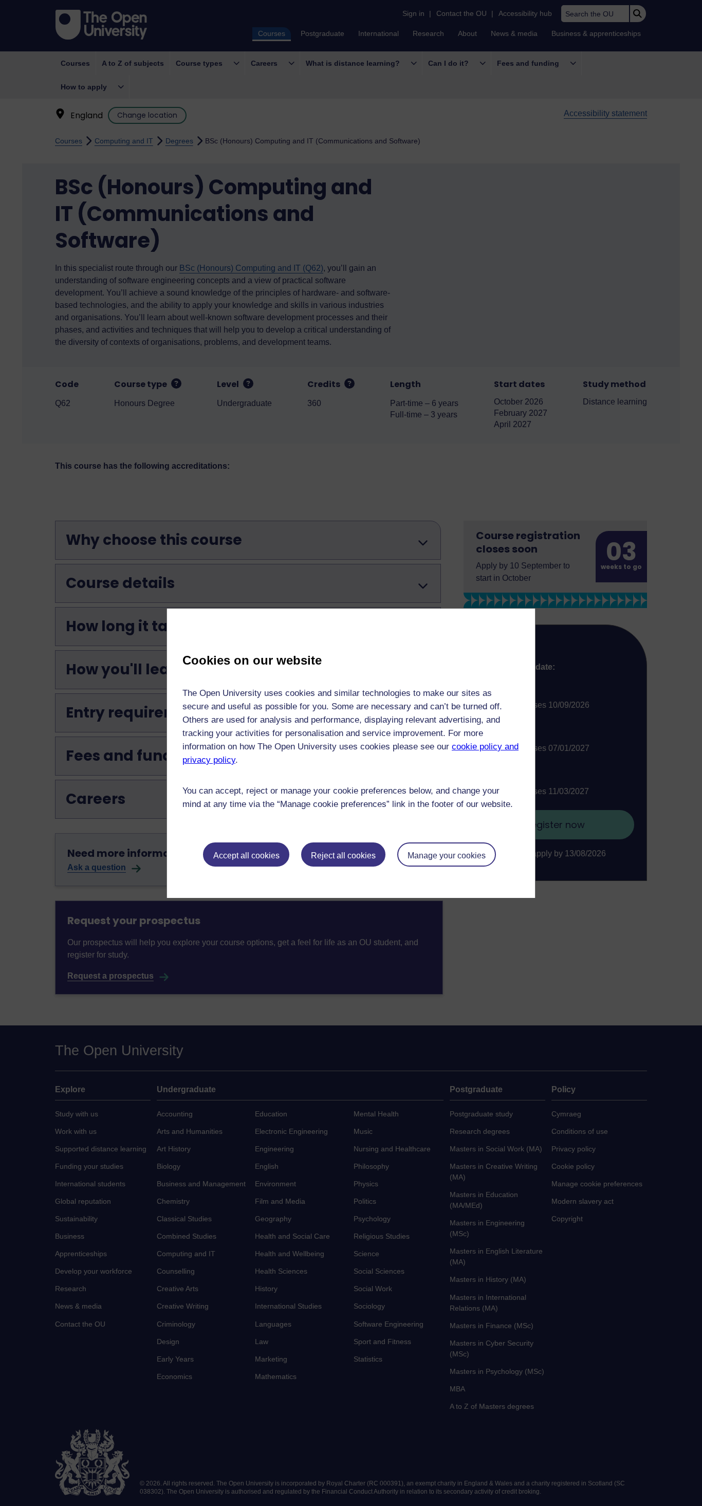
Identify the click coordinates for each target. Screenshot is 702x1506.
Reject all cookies (343, 855)
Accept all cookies (246, 855)
